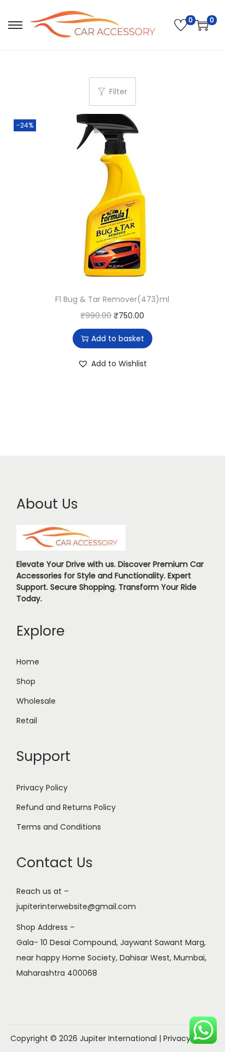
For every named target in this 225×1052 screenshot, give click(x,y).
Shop (25, 681)
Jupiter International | (121, 1038)
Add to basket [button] (117, 338)
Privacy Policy (42, 787)
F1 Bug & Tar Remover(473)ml (112, 299)
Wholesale (36, 701)
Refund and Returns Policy (66, 807)
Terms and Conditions (58, 826)
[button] (112, 363)
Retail (26, 720)
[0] (180, 25)
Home (27, 661)
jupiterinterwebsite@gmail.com (76, 906)
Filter (118, 91)
